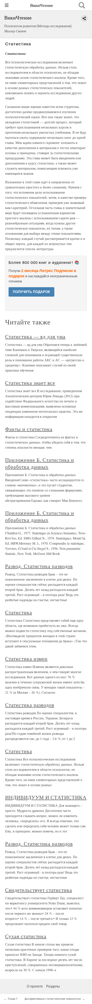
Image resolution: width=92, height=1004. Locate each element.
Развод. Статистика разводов (39, 566)
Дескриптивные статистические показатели (53, 998)
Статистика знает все (30, 382)
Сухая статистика (25, 936)
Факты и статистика (28, 429)
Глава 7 (13, 998)
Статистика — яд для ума (35, 336)
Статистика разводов (29, 704)
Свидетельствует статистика (38, 889)
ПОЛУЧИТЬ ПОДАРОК (31, 292)
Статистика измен (26, 658)
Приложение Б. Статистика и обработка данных (39, 463)
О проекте (35, 986)
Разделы (53, 986)
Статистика (18, 612)
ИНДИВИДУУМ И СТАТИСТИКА (45, 797)
